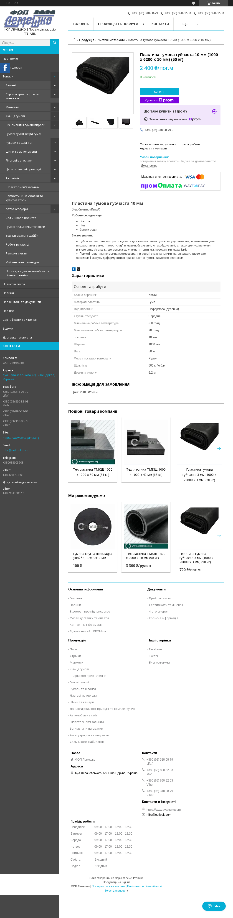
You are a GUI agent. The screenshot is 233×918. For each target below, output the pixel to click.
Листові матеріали (19, 160)
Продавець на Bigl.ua (116, 882)
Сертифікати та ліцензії (20, 320)
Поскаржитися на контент (108, 886)
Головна (81, 24)
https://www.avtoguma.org (21, 438)
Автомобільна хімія (84, 715)
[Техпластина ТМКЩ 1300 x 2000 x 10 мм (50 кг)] (146, 526)
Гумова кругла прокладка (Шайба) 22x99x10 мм (92, 556)
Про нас (8, 311)
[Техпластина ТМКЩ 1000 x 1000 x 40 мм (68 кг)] (146, 442)
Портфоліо (10, 58)
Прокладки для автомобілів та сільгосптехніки (28, 273)
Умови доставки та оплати (89, 618)
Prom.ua (138, 878)
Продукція (86, 40)
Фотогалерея (12, 67)
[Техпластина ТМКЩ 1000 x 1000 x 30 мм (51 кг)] (93, 442)
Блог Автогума (159, 662)
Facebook (155, 649)
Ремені (11, 85)
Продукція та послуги (118, 24)
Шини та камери (82, 702)
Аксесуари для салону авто (89, 735)
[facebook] (74, 270)
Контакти (160, 24)
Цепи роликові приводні (23, 169)
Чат (217, 906)
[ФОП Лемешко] (29, 19)
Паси (73, 649)
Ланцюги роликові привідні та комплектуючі (102, 709)
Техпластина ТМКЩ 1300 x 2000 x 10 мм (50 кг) (145, 556)
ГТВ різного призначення (88, 676)
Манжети (12, 107)
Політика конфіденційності (144, 886)
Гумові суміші (79, 682)
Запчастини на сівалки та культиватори (24, 198)
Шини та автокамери (21, 151)
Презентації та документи (22, 302)
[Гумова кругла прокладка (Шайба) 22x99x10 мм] (93, 526)
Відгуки (8, 328)
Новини (8, 293)
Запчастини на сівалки (86, 728)
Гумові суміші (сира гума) (23, 134)
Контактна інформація (86, 625)
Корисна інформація (163, 618)
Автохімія (12, 178)
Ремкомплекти (16, 253)
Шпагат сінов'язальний (23, 187)
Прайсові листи (14, 284)
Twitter (153, 656)
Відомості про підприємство (90, 611)
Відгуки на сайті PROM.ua (88, 631)
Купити (159, 92)
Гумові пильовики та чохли (25, 227)
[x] (78, 270)
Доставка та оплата (17, 337)
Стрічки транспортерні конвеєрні (22, 96)
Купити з (151, 100)
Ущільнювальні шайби (22, 235)
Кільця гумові (15, 116)
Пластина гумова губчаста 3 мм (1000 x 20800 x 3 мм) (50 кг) (199, 474)
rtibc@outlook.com (15, 450)
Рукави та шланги (19, 143)
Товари (8, 76)
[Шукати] (54, 42)
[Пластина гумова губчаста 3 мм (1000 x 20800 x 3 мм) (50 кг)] (199, 442)
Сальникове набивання (87, 742)
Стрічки (75, 656)
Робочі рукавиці (17, 244)
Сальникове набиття (21, 218)
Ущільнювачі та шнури (22, 262)
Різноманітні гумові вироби (25, 125)
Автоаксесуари (17, 209)
